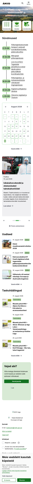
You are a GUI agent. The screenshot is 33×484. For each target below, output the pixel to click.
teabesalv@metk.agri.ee (14, 428)
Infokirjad (5, 439)
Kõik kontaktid (6, 431)
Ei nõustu (7, 480)
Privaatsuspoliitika (20, 449)
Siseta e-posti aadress (10, 453)
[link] (15, 48)
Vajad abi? (5, 435)
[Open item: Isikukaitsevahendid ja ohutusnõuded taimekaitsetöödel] (16, 186)
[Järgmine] (27, 107)
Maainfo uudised (10, 443)
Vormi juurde (16, 381)
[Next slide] (29, 220)
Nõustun (22, 480)
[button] (22, 3)
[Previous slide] (4, 220)
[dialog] (16, 468)
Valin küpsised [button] (7, 476)
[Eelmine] (6, 107)
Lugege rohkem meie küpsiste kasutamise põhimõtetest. (14, 471)
